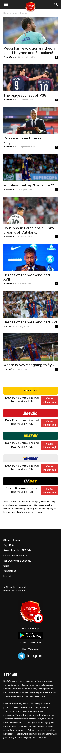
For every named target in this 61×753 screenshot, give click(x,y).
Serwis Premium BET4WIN (17, 550)
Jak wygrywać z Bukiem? (17, 560)
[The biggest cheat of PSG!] (30, 77)
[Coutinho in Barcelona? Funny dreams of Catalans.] (30, 210)
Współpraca (9, 571)
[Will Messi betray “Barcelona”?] (30, 167)
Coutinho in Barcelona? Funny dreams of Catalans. (28, 230)
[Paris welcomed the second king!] (30, 120)
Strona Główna (11, 540)
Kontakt (7, 576)
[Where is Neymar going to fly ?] (30, 347)
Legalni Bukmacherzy (15, 555)
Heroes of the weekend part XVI (30, 322)
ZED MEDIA (20, 591)
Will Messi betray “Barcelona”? (28, 185)
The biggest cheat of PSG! (25, 95)
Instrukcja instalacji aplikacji (30, 642)
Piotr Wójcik (9, 57)
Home (6, 13)
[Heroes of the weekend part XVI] (30, 304)
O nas (6, 565)
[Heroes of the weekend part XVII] (30, 257)
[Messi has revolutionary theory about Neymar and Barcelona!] (30, 30)
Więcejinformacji (49, 400)
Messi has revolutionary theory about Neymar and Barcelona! (29, 50)
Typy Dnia (8, 545)
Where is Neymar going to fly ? (29, 365)
